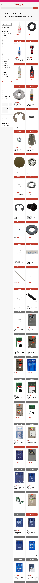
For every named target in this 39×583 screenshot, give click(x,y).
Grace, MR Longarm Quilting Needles (31, 398)
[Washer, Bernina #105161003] (32, 235)
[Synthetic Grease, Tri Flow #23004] (32, 54)
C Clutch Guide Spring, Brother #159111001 (32, 308)
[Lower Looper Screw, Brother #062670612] (32, 212)
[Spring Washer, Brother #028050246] (32, 190)
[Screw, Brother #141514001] (19, 257)
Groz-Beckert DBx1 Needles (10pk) (18, 398)
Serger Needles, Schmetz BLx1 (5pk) (19, 443)
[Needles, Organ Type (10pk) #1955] (32, 347)
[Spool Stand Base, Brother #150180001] (32, 280)
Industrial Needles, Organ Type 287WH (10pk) (32, 511)
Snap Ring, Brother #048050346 (17, 128)
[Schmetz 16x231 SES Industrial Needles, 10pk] (19, 550)
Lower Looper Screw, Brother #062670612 (31, 218)
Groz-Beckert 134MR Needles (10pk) (19, 353)
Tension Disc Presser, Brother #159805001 (32, 173)
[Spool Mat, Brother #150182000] (19, 167)
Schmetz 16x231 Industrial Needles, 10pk (31, 488)
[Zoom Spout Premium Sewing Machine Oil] (19, 32)
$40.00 (7, 83)
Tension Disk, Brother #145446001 (17, 105)
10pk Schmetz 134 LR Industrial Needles (32, 578)
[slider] (2, 81)
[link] (6, 33)
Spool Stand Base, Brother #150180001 (31, 285)
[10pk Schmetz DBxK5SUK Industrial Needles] (19, 527)
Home (6, 11)
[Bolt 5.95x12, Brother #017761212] (19, 302)
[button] (1, 5)
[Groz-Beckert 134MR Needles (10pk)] (19, 347)
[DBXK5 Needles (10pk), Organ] (32, 460)
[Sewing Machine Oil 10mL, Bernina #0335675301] (19, 77)
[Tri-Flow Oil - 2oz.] (32, 77)
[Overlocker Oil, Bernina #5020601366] (32, 99)
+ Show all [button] (3, 48)
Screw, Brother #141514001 (18, 262)
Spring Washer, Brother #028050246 (30, 195)
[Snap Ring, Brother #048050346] (19, 122)
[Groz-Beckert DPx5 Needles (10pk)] (32, 415)
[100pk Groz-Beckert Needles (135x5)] (19, 505)
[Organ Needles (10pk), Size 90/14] (32, 437)
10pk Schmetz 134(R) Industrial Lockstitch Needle (19, 488)
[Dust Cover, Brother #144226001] (32, 257)
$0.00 (4, 83)
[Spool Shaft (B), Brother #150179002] (19, 280)
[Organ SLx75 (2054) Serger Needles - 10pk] (19, 415)
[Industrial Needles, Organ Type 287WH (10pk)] (32, 505)
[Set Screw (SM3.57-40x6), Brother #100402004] (19, 235)
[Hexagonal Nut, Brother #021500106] (19, 144)
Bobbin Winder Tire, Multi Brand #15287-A (31, 37)
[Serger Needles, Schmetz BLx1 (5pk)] (19, 437)
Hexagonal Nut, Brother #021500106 (18, 150)
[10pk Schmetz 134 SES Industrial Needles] (19, 460)
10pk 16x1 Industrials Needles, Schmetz (32, 375)
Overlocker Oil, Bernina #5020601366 (30, 105)
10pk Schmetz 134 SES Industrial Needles (18, 466)
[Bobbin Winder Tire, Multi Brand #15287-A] (32, 32)
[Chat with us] (35, 5)
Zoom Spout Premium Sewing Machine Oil (19, 37)
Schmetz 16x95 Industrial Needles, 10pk (31, 533)
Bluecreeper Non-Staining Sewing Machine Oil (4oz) (18, 60)
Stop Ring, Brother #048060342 (17, 218)
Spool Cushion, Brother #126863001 (30, 150)
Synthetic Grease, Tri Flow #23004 (31, 60)
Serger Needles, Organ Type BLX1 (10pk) (19, 375)
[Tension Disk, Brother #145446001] (19, 99)
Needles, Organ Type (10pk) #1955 (31, 353)
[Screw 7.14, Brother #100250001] (32, 122)
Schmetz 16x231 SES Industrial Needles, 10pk (19, 556)
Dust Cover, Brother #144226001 (30, 263)
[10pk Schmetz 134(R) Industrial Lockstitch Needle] (19, 482)
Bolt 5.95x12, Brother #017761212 (17, 308)
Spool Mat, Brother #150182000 (19, 172)
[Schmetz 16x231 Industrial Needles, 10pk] (32, 482)
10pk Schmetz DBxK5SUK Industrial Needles (18, 533)
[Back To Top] (38, 582)
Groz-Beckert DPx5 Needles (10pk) (31, 420)
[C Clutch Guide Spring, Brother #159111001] (32, 302)
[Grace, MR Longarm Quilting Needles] (32, 392)
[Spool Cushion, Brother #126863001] (32, 144)
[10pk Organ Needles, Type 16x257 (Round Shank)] (32, 325)
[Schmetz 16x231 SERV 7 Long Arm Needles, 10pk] (32, 550)
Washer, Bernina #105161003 (31, 239)
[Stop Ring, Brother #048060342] (19, 212)
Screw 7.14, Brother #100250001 (30, 128)
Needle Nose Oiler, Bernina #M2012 (18, 330)
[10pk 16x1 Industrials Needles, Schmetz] (32, 370)
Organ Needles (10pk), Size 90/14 (31, 443)
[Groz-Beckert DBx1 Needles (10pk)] (19, 392)
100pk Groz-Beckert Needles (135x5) (19, 511)
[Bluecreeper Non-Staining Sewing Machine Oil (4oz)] (19, 54)
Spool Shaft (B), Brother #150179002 (18, 285)
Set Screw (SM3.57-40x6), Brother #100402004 (18, 240)
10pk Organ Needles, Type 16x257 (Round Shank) (31, 330)
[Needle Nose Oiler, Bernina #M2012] (19, 325)
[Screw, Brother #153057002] (19, 190)
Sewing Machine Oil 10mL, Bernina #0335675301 (18, 83)
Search (36, 7)
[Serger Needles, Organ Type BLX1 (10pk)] (19, 370)
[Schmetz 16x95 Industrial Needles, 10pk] (32, 527)
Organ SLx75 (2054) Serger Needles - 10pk (18, 420)
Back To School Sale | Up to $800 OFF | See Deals (19, 1)
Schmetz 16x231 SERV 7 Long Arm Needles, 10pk (32, 556)
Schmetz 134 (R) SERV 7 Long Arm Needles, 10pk (19, 578)
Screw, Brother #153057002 (18, 194)
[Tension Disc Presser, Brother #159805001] (32, 167)
